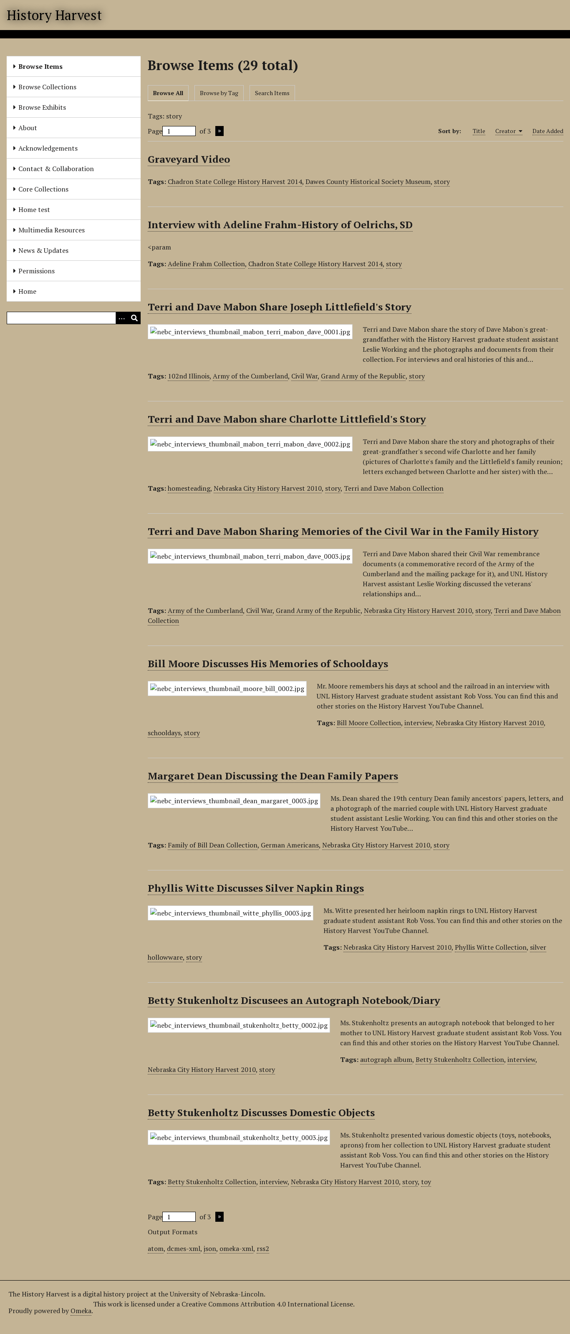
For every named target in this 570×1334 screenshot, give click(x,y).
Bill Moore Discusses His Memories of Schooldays (268, 663)
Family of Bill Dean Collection (212, 845)
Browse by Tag (219, 93)
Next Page (219, 131)
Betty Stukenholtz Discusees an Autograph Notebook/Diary (294, 1000)
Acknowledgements (48, 148)
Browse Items (40, 66)
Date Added (547, 131)
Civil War (304, 376)
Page (155, 131)
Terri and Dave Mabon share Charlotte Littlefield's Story (287, 419)
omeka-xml (236, 1248)
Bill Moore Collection (369, 722)
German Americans (290, 845)
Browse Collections (47, 86)
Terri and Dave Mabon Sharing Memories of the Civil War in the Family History (343, 531)
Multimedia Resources (51, 230)
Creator (506, 131)
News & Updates (43, 250)
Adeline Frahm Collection (206, 263)
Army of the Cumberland (250, 376)
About (27, 127)
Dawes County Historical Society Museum (368, 181)
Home (27, 291)
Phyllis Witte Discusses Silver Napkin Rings (256, 888)
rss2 (263, 1248)
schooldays (164, 732)
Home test (34, 209)
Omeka (81, 1310)
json (210, 1248)
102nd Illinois (188, 376)
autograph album (386, 1059)
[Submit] (134, 318)
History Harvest (54, 15)
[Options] (122, 318)
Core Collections (43, 189)
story (442, 181)
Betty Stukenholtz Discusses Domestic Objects (261, 1112)
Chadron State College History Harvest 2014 (235, 181)
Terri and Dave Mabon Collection (394, 488)
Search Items (272, 93)
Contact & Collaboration (56, 168)
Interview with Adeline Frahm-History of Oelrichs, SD (280, 224)
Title (479, 131)
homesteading (189, 488)
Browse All (168, 93)
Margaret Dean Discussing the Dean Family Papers (273, 775)
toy (426, 1181)
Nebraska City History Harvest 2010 (268, 488)
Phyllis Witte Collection (491, 947)
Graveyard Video (189, 159)
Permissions (36, 270)
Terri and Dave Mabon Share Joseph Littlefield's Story (279, 306)
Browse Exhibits (42, 107)
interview (418, 722)
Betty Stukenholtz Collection (460, 1059)
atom (156, 1248)
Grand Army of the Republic (363, 376)
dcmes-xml (183, 1248)
